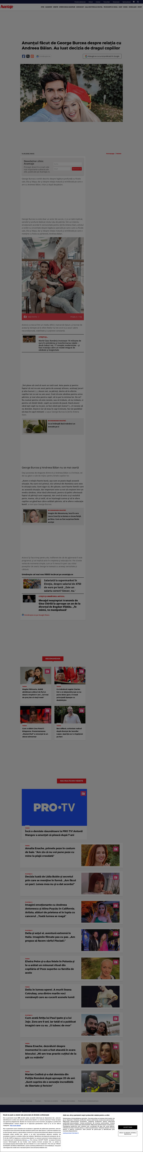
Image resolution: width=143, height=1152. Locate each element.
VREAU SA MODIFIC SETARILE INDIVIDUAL (127, 1133)
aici (28, 1140)
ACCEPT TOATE (127, 1127)
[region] (71, 1132)
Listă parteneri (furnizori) (71, 1133)
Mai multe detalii (15, 1125)
